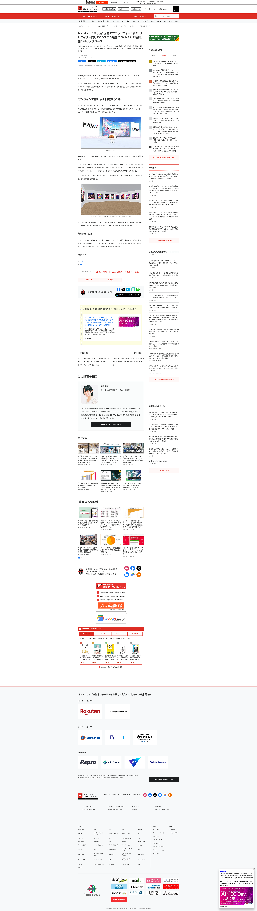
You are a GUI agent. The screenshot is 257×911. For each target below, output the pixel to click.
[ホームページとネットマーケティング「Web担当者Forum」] (153, 881)
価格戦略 (81, 854)
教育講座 (149, 3)
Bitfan (82, 264)
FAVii (81, 261)
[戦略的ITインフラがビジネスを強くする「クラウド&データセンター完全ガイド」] (119, 881)
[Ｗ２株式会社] (135, 762)
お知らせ (156, 836)
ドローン (144, 3)
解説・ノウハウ (158, 840)
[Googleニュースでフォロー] (165, 795)
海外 (93, 21)
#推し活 (136, 272)
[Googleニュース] (132, 574)
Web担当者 (114, 2)
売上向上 (81, 841)
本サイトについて (88, 806)
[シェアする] (118, 289)
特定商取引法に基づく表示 (115, 809)
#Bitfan (98, 272)
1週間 (164, 56)
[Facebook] (132, 568)
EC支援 (154, 3)
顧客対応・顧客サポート (98, 854)
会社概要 (134, 809)
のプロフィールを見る (111, 425)
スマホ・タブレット (98, 845)
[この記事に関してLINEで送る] (138, 289)
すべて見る (165, 470)
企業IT (137, 1)
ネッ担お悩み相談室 (109, 9)
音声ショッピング (127, 838)
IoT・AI (148, 1)
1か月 (174, 56)
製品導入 (126, 2)
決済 (80, 864)
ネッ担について (151, 9)
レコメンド (140, 845)
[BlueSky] (126, 574)
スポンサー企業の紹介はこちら (164, 779)
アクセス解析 (141, 841)
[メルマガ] (126, 568)
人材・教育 (141, 854)
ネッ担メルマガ (136, 9)
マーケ (103, 634)
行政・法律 (126, 864)
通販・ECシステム (99, 864)
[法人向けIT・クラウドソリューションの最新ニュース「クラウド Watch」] (119, 887)
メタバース (120, 21)
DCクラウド (153, 1)
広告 (110, 838)
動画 (95, 849)
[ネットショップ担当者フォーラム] (88, 798)
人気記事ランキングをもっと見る (165, 158)
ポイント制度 (126, 845)
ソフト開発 (142, 1)
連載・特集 (82, 21)
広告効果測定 (112, 849)
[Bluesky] (160, 795)
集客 (128, 21)
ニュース (89, 26)
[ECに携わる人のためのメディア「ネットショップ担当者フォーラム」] (171, 887)
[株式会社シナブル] (158, 762)
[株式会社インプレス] (92, 890)
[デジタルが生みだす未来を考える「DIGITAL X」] (136, 894)
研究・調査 (160, 1)
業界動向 (111, 864)
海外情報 (101, 21)
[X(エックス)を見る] (155, 795)
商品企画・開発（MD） (127, 854)
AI (113, 21)
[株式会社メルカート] (111, 762)
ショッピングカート (143, 860)
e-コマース (86, 634)
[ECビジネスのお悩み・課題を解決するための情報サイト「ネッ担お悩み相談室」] (119, 900)
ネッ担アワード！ (123, 9)
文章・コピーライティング (127, 849)
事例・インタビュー (159, 846)
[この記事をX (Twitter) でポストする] (123, 289)
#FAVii (105, 272)
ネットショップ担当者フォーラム (87, 9)
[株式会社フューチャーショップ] (90, 737)
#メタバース (128, 272)
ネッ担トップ (81, 26)
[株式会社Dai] (117, 737)
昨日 (153, 56)
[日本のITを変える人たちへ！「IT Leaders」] (136, 887)
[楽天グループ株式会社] (90, 711)
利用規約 (158, 806)
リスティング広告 (156, 21)
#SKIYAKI (120, 272)
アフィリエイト (168, 21)
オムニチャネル (98, 860)
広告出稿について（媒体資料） (116, 806)
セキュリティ (82, 860)
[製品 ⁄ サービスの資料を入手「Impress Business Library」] (119, 894)
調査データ (157, 843)
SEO (139, 834)
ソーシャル (97, 838)
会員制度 (96, 841)
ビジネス (119, 634)
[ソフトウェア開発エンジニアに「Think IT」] (136, 881)
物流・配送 (111, 854)
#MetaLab (112, 272)
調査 (139, 864)
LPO (124, 841)
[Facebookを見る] (150, 795)
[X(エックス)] (138, 568)
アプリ (139, 838)
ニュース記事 (174, 833)
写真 (80, 849)
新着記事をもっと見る (165, 240)
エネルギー (138, 3)
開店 (110, 860)
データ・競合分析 (113, 845)
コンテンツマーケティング (140, 21)
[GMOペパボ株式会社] (145, 737)
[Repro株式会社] (88, 762)
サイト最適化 (82, 845)
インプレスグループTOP (162, 809)
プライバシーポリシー (89, 809)
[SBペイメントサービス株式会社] (117, 711)
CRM (110, 841)
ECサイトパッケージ (128, 860)
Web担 (113, 574)
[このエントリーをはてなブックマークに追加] (128, 289)
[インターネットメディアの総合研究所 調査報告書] (171, 881)
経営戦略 (135, 634)
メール (81, 838)
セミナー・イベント (159, 833)
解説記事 (173, 829)
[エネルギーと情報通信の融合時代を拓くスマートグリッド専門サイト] (153, 887)
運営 (139, 849)
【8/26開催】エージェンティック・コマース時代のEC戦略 (99, 65)
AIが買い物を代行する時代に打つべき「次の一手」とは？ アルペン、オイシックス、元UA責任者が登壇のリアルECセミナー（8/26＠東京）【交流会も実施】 (237, 876)
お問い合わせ (135, 806)
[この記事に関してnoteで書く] (133, 289)
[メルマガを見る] (145, 795)
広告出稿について (163, 9)
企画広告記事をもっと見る (165, 380)
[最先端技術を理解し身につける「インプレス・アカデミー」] (171, 894)
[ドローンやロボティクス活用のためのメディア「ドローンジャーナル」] (153, 894)
